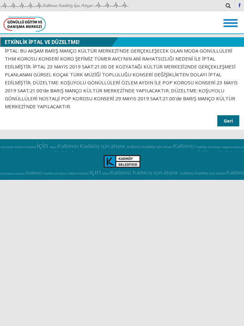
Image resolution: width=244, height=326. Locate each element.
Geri (228, 121)
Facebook (240, 5)
